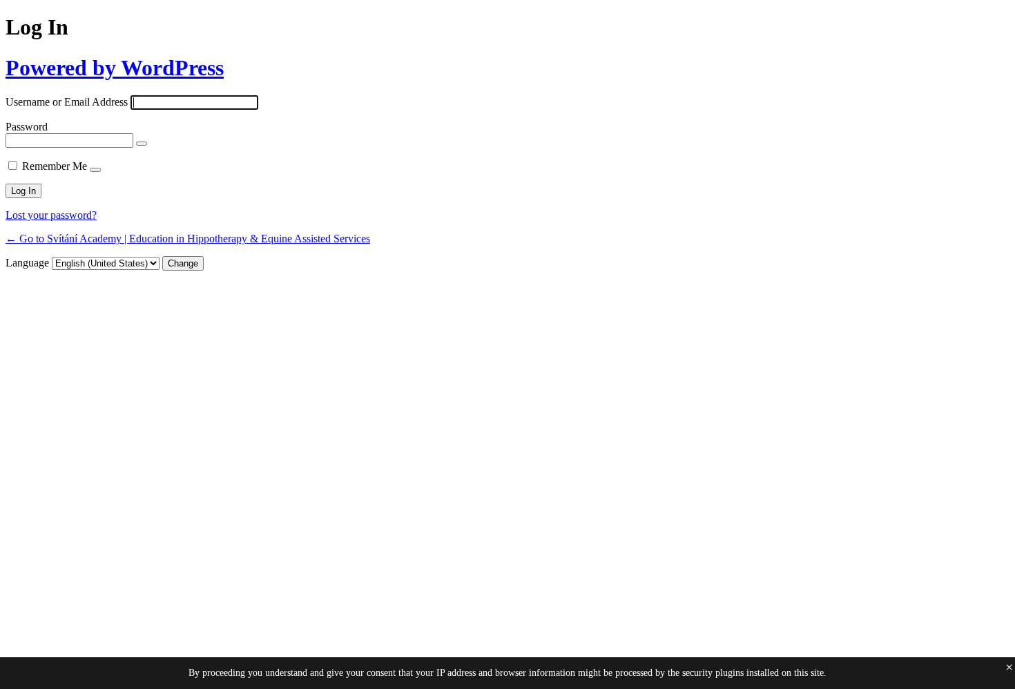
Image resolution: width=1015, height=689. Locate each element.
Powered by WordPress (115, 67)
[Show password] (141, 144)
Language (27, 263)
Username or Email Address (67, 102)
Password (27, 127)
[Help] (95, 170)
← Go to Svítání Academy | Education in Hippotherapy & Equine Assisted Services (188, 238)
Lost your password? (51, 215)
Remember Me (54, 166)
